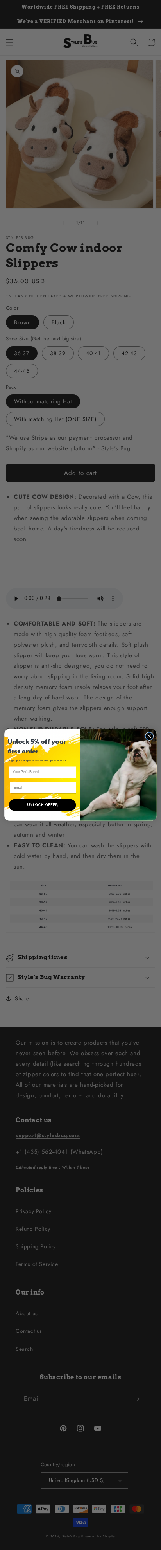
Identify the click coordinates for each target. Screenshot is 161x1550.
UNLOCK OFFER (42, 805)
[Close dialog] (149, 736)
